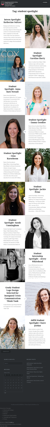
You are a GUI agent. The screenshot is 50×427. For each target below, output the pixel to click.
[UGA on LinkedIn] (13, 422)
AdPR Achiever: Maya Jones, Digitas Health (34, 372)
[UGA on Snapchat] (10, 422)
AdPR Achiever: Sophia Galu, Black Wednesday (34, 364)
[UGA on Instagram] (8, 422)
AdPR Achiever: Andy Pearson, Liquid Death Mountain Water (35, 368)
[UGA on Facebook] (5, 422)
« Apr (5, 392)
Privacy (5, 419)
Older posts (6, 351)
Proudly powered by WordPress (17, 404)
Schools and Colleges (8, 410)
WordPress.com (35, 404)
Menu (45, 2)
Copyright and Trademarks (10, 417)
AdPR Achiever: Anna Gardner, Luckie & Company (35, 381)
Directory (5, 412)
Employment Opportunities (10, 415)
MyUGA (5, 413)
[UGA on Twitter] (7, 422)
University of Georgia (5, 408)
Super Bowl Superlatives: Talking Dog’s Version (35, 377)
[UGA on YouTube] (12, 422)
